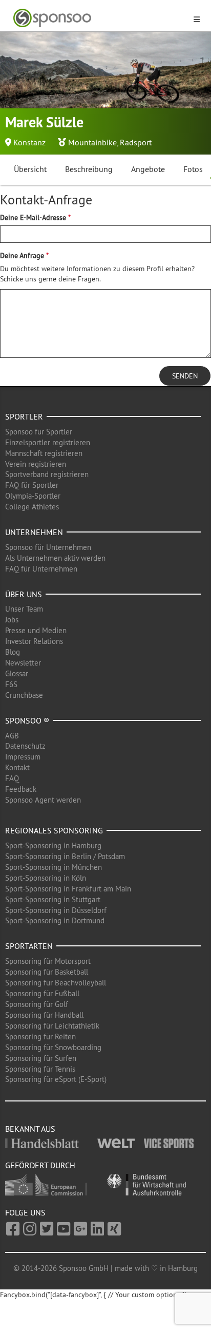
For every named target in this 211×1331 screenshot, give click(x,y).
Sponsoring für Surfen (40, 1058)
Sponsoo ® (27, 720)
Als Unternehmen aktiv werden (55, 558)
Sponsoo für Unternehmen (48, 547)
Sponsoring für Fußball (42, 993)
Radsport (136, 142)
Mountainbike (92, 142)
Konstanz (29, 142)
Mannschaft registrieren (43, 453)
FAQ (12, 778)
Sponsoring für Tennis (40, 1069)
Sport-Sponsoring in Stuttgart (52, 899)
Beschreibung (89, 169)
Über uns (23, 594)
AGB (12, 735)
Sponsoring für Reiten (40, 1036)
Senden (185, 376)
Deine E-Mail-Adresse (33, 217)
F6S (11, 684)
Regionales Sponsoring (54, 830)
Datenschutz (25, 746)
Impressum (22, 757)
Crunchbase (24, 695)
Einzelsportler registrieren (47, 442)
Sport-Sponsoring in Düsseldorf (56, 910)
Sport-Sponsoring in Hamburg (53, 845)
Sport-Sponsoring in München (53, 867)
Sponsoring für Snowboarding (53, 1047)
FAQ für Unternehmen (41, 569)
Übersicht (30, 169)
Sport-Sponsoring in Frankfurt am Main (68, 888)
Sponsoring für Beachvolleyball (55, 982)
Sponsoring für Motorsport (48, 961)
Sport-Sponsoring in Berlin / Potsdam (65, 856)
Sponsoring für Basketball (46, 972)
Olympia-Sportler (32, 496)
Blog (12, 652)
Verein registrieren (35, 464)
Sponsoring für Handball (44, 1015)
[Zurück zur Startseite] (99, 18)
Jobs (11, 619)
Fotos (193, 169)
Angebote (148, 169)
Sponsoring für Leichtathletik (52, 1026)
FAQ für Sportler (31, 485)
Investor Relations (34, 641)
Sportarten (29, 946)
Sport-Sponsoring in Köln (45, 878)
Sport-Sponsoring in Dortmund (54, 920)
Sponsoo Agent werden (43, 800)
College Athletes (32, 506)
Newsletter (23, 663)
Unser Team (24, 609)
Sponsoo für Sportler (38, 431)
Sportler (24, 416)
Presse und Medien (36, 630)
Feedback (20, 789)
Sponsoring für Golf (36, 1004)
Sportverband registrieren (47, 474)
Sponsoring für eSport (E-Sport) (56, 1079)
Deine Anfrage (22, 255)
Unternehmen (34, 532)
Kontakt (17, 767)
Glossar (16, 673)
